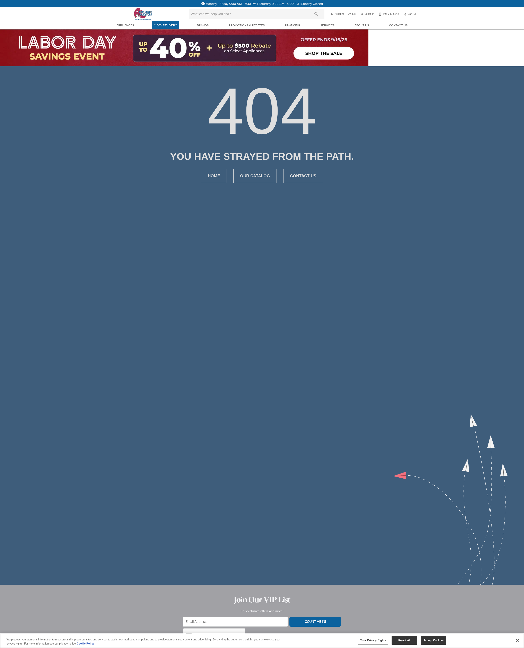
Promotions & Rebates (247, 25)
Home (214, 176)
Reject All (404, 640)
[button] (331, 14)
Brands (203, 25)
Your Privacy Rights (373, 640)
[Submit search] (316, 14)
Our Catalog (255, 176)
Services (327, 25)
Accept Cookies (433, 640)
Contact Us (398, 25)
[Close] (517, 640)
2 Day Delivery (165, 25)
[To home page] (143, 14)
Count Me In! (315, 622)
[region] (262, 640)
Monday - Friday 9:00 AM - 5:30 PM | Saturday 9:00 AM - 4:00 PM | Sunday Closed (264, 3)
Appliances (125, 25)
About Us (362, 25)
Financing (292, 25)
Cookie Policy (85, 643)
